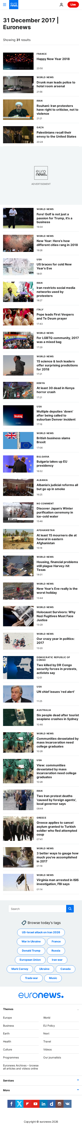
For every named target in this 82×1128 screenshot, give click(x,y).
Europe (7, 1017)
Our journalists (52, 1057)
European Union (30, 959)
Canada (65, 968)
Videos (47, 1049)
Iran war (57, 959)
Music (53, 978)
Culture (7, 1049)
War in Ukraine (31, 941)
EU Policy (49, 1025)
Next (46, 1033)
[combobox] (41, 908)
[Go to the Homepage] (13, 4)
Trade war (31, 978)
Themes (8, 1009)
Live (73, 4)
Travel (47, 1041)
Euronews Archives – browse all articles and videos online (21, 1067)
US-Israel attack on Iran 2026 (41, 932)
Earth (6, 1033)
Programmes (11, 1057)
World (46, 1017)
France (56, 941)
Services (8, 1080)
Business (8, 1025)
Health (7, 1041)
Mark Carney (19, 968)
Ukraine (44, 968)
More (6, 1090)
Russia (55, 950)
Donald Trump (31, 950)
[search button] (70, 908)
